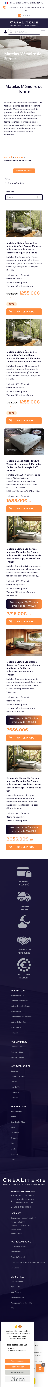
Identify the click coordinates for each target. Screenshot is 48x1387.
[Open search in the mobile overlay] (24, 32)
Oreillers (14, 1082)
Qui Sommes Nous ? (18, 1246)
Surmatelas (15, 1033)
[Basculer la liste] (40, 197)
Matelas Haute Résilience (20, 1006)
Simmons (14, 1154)
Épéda (13, 1149)
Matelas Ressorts (17, 995)
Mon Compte (16, 1292)
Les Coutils (15, 1268)
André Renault (16, 1111)
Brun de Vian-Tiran (18, 1122)
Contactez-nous (17, 1281)
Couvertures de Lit (18, 1076)
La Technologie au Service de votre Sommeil (28, 1262)
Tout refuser (18, 1366)
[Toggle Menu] (43, 32)
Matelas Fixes (16, 1027)
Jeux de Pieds (16, 1087)
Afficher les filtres (24, 170)
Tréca (13, 1159)
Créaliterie (15, 1133)
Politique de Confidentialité (21, 1303)
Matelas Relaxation (18, 1022)
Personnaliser (17, 1372)
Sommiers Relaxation (19, 1057)
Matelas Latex (16, 1011)
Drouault (14, 1138)
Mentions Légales (17, 1297)
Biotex (13, 1117)
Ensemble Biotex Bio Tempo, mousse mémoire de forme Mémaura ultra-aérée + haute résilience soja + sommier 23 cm (23, 784)
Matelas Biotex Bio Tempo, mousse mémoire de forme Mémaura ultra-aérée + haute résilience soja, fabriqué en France (23, 555)
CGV (12, 1308)
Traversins (15, 1092)
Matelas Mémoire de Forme (21, 1017)
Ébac (12, 1143)
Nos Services (16, 1252)
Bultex (13, 1127)
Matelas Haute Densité (19, 1001)
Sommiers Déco (17, 1052)
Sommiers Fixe (16, 1047)
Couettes (14, 1071)
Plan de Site (15, 1287)
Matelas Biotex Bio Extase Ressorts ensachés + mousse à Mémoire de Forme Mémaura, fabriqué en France (23, 668)
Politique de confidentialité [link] (18, 1379)
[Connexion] (5, 32)
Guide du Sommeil (18, 1257)
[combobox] (21, 197)
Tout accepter (17, 1361)
